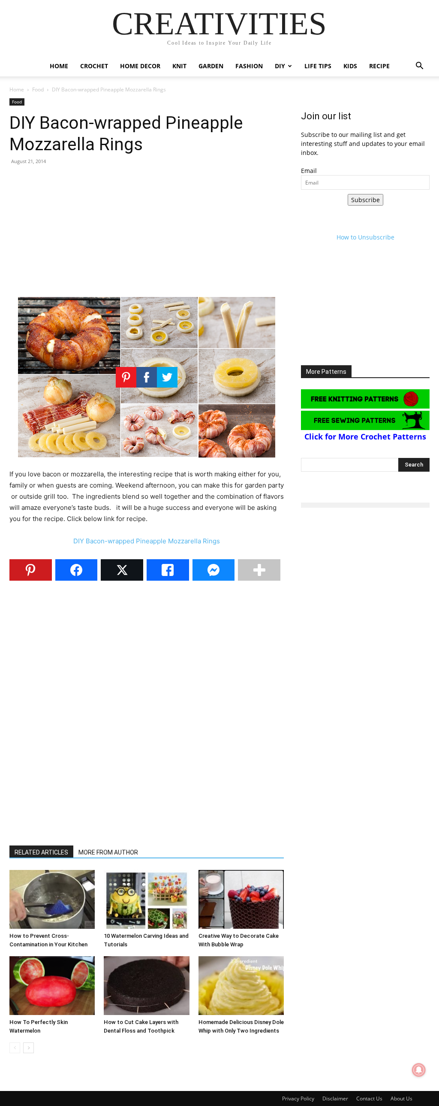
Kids (350, 66)
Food (38, 89)
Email (309, 171)
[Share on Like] (168, 570)
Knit (179, 66)
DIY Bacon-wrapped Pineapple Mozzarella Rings (146, 541)
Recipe (379, 66)
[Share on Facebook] (76, 570)
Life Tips (317, 66)
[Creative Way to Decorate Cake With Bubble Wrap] (241, 899)
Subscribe (365, 200)
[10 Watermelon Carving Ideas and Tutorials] (146, 899)
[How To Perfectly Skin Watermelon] (52, 985)
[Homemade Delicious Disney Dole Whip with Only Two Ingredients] (241, 985)
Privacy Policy (298, 1098)
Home (59, 66)
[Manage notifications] (419, 1070)
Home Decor (140, 66)
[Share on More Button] (259, 570)
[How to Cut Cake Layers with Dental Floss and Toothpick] (146, 985)
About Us (401, 1098)
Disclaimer (335, 1098)
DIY (280, 66)
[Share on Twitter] (122, 570)
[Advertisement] (146, 234)
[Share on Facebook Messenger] (213, 570)
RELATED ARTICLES (41, 852)
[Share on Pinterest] (30, 570)
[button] (419, 67)
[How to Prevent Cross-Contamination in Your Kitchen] (52, 899)
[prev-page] (14, 1047)
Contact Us (369, 1098)
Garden (210, 66)
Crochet (94, 66)
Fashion (249, 66)
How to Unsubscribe (365, 237)
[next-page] (28, 1047)
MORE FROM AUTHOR (108, 852)
